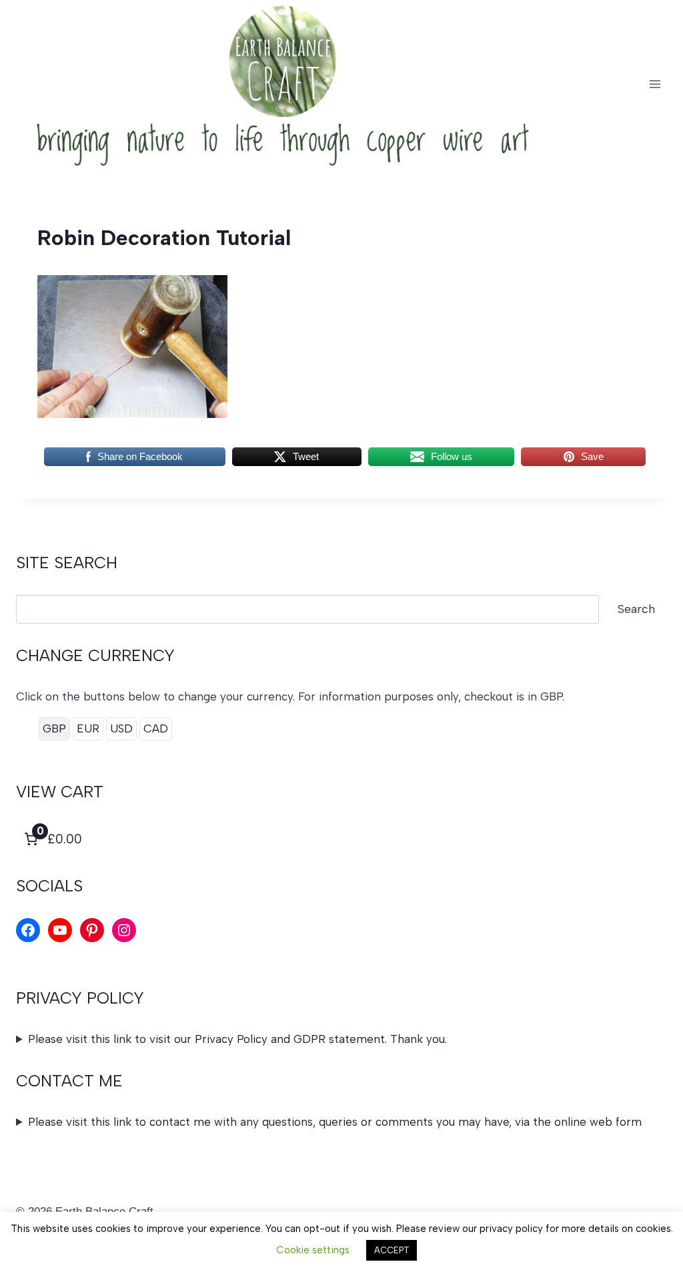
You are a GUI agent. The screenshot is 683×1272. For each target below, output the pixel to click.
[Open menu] (654, 83)
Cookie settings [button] (313, 1250)
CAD (155, 728)
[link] (51, 839)
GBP (54, 728)
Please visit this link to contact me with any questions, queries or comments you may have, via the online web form (335, 1121)
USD (121, 728)
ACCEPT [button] (391, 1250)
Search (636, 609)
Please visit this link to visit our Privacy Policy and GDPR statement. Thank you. (237, 1039)
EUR (88, 728)
